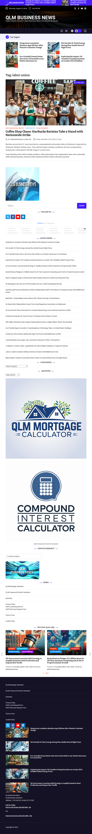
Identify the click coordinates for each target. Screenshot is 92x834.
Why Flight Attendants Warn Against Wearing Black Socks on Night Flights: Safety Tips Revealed (39, 322)
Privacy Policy (10, 604)
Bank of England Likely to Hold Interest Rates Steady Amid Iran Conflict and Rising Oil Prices (37, 278)
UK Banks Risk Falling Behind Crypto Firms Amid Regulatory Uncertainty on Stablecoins (36, 304)
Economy (32, 648)
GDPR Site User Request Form (16, 609)
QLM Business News (30, 17)
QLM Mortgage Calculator (15, 586)
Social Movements (42, 128)
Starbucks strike (29, 157)
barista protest (16, 154)
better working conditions (31, 154)
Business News (21, 648)
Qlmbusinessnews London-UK (20, 139)
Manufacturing (13, 651)
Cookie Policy (10, 621)
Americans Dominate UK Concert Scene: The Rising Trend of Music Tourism (31, 316)
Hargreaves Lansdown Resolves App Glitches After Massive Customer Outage (31, 45)
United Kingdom (26, 651)
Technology (74, 648)
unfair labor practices (61, 157)
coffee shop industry (48, 154)
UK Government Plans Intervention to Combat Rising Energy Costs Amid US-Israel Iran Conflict (38, 310)
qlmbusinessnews (11, 669)
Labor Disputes (30, 128)
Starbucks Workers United (45, 157)
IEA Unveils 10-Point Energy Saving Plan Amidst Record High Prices (73, 45)
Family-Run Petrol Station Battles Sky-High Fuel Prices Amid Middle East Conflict (33, 334)
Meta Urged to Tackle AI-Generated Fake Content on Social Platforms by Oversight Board (36, 358)
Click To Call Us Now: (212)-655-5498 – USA (19, 816)
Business (11, 648)
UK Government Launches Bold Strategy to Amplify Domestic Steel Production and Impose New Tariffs (41, 266)
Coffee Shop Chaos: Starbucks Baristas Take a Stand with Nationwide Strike (44, 133)
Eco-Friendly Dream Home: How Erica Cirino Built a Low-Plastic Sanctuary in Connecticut (32, 59)
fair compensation (61, 154)
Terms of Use (10, 615)
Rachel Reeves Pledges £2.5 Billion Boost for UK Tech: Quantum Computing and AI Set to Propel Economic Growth (45, 272)
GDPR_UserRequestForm (14, 607)
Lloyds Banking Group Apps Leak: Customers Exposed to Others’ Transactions (33, 340)
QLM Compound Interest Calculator (18, 592)
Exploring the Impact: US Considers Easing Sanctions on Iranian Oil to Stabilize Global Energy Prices (73, 59)
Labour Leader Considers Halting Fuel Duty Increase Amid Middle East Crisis (32, 352)
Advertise (9, 598)
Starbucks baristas (16, 157)
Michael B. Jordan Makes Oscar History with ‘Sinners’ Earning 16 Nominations (33, 298)
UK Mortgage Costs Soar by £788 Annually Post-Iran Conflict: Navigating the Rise (34, 284)
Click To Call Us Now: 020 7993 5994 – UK (18, 807)
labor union (73, 154)
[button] (2, 654)
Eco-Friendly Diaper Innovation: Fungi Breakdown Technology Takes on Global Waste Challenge (38, 328)
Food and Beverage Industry (15, 128)
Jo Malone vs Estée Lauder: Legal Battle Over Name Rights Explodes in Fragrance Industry (37, 346)
